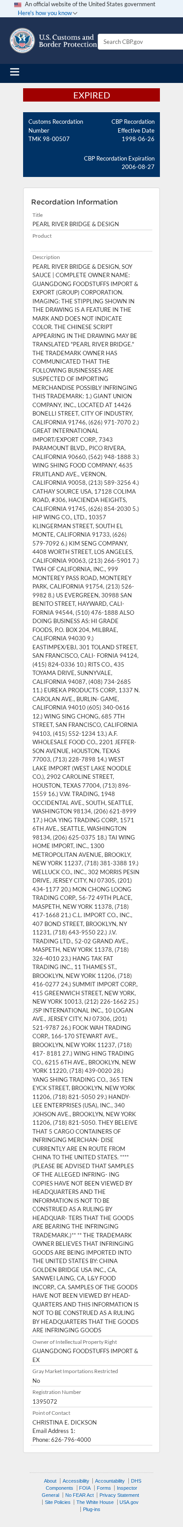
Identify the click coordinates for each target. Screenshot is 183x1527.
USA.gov (129, 1502)
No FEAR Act (79, 1495)
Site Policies (58, 1502)
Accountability (110, 1481)
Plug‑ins (91, 1509)
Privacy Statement (119, 1495)
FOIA (85, 1488)
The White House (95, 1502)
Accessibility (76, 1481)
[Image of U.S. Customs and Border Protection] (53, 41)
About (50, 1481)
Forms (104, 1488)
